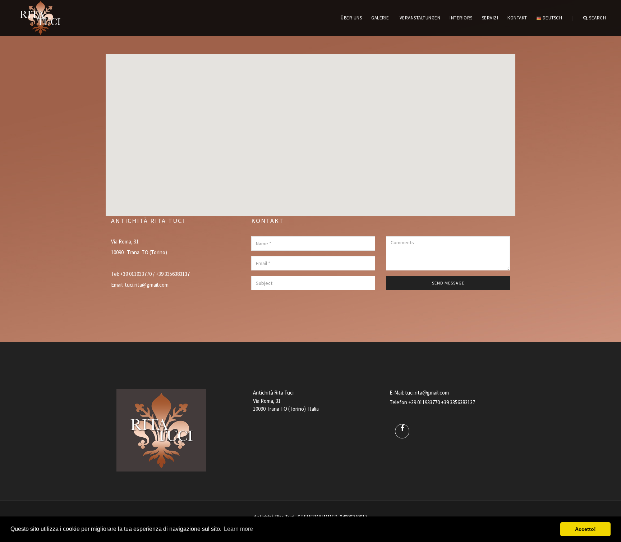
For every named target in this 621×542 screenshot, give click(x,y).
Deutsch (551, 18)
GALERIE (380, 18)
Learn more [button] (238, 529)
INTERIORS (461, 18)
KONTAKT (517, 18)
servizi (490, 18)
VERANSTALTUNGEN (420, 18)
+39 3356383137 (458, 402)
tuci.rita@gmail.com (147, 284)
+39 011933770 (424, 402)
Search (597, 18)
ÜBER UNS (351, 18)
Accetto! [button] (585, 529)
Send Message (448, 283)
